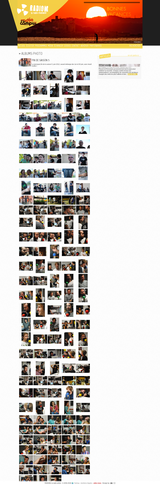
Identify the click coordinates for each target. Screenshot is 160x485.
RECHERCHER (134, 45)
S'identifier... (138, 42)
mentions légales (86, 483)
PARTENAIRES (96, 45)
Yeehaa (76, 483)
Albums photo (31, 53)
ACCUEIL (21, 45)
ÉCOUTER (30, 45)
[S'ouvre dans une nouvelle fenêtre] (28, 22)
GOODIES (67, 45)
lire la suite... (132, 74)
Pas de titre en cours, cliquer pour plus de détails (35, 42)
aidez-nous (97, 483)
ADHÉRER (84, 45)
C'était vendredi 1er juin (108, 65)
